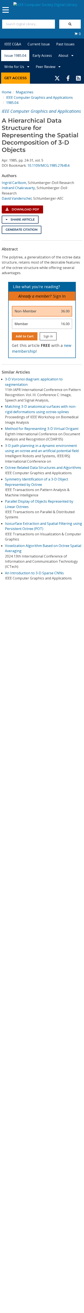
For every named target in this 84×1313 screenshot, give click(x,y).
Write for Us (14, 66)
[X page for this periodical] (57, 78)
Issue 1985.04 (15, 55)
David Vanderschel (16, 198)
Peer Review (46, 66)
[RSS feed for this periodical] (78, 78)
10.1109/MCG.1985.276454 (48, 165)
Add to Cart (25, 336)
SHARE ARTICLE (22, 219)
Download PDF (25, 209)
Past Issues (65, 44)
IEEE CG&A (12, 44)
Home (6, 92)
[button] (77, 33)
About (63, 55)
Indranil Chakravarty (18, 187)
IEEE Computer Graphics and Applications (39, 97)
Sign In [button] (59, 296)
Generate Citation (21, 230)
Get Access (15, 78)
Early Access (42, 55)
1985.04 (12, 102)
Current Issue (39, 44)
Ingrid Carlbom (14, 182)
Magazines (24, 92)
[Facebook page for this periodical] (68, 78)
